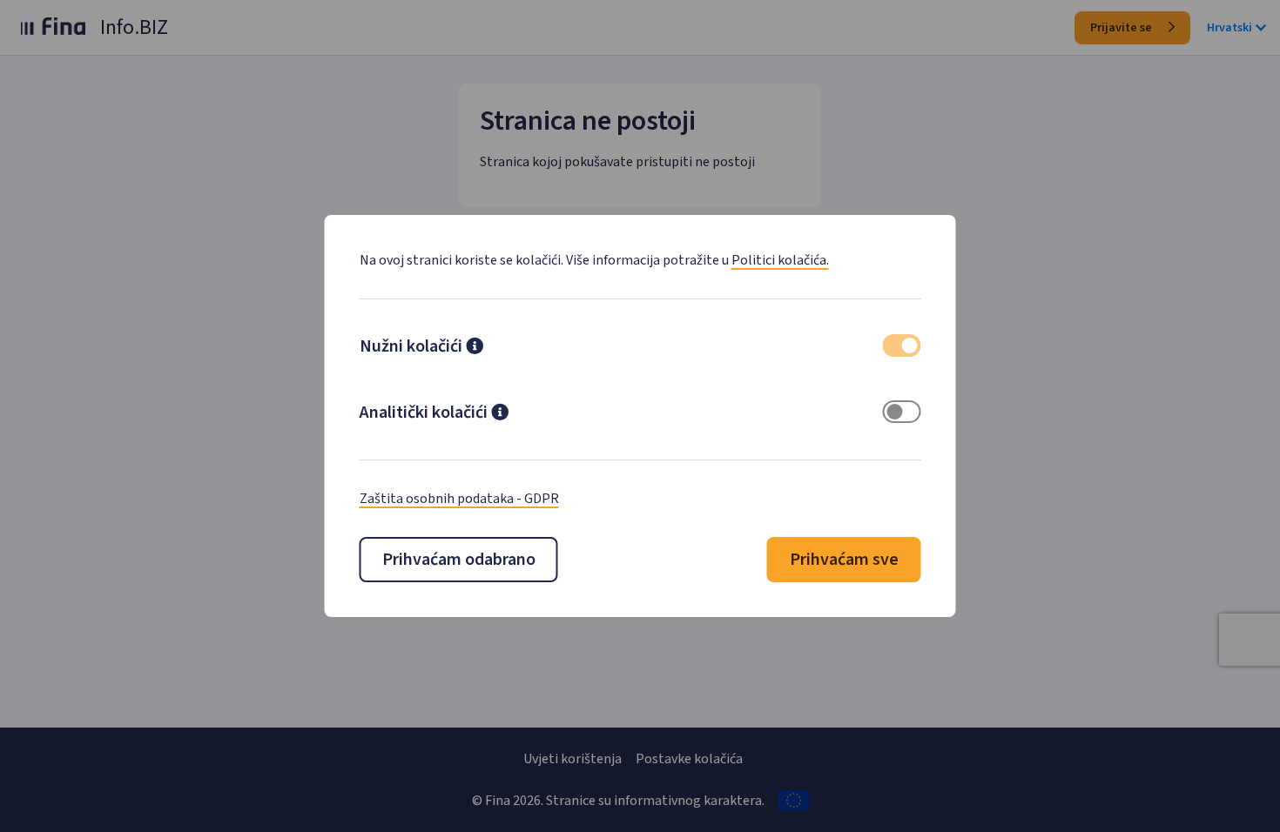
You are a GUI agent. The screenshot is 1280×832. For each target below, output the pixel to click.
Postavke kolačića (689, 758)
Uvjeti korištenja (572, 758)
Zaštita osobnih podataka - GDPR (459, 498)
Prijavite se (1122, 28)
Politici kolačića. (780, 260)
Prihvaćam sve (844, 559)
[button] (474, 348)
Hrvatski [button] (1229, 28)
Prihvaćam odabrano (459, 559)
